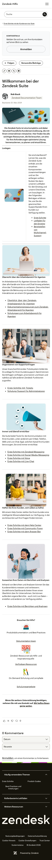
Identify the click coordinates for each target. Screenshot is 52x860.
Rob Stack (15, 94)
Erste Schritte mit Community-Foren (25, 528)
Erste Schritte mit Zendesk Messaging (25, 451)
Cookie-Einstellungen (27, 840)
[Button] (4, 720)
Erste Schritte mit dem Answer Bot (24, 531)
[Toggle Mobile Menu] (47, 4)
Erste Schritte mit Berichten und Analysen (27, 606)
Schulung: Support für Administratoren (26, 391)
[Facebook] (9, 71)
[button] (23, 775)
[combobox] (26, 739)
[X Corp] (14, 71)
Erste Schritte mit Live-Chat (20, 461)
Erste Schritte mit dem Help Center (24, 525)
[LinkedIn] (19, 71)
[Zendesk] (26, 819)
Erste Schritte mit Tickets (20, 388)
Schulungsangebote (26, 686)
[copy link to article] (4, 71)
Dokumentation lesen (26, 641)
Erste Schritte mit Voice (18, 458)
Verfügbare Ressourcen (26, 664)
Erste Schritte (40, 217)
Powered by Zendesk (29, 853)
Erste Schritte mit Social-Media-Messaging (28, 455)
